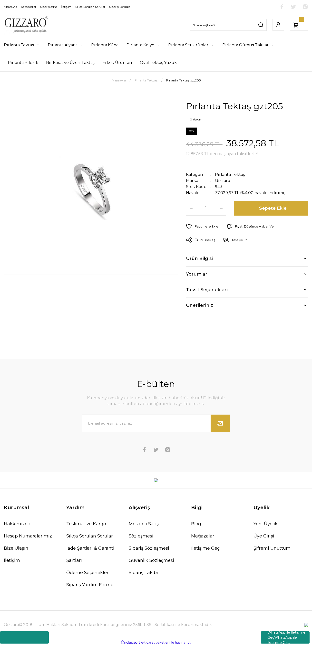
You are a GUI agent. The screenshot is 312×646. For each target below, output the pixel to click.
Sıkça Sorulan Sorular (89, 536)
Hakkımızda (17, 524)
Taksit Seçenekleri (207, 289)
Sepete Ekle (273, 208)
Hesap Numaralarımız (28, 536)
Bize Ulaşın (16, 548)
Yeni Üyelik (266, 524)
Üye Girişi (264, 536)
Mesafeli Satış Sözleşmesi (144, 530)
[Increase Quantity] (221, 208)
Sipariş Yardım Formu (90, 584)
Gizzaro (222, 180)
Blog (196, 524)
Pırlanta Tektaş (230, 174)
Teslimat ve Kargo (86, 524)
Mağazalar (202, 536)
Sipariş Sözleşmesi (149, 548)
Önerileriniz (199, 305)
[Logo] (26, 25)
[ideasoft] (130, 642)
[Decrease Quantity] (191, 208)
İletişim (12, 560)
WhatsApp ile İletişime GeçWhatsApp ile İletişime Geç (286, 637)
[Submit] (220, 423)
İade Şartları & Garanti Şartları (90, 554)
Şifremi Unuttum (272, 548)
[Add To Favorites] (202, 226)
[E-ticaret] (155, 642)
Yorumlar (196, 274)
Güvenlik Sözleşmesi (151, 560)
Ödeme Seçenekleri (88, 572)
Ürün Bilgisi (199, 258)
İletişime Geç (205, 548)
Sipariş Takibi (143, 572)
